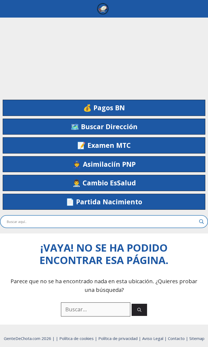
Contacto (177, 338)
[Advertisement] (104, 55)
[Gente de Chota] (102, 9)
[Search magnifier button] (201, 221)
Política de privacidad (118, 338)
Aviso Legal (153, 338)
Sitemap (196, 338)
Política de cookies (77, 338)
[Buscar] (139, 310)
